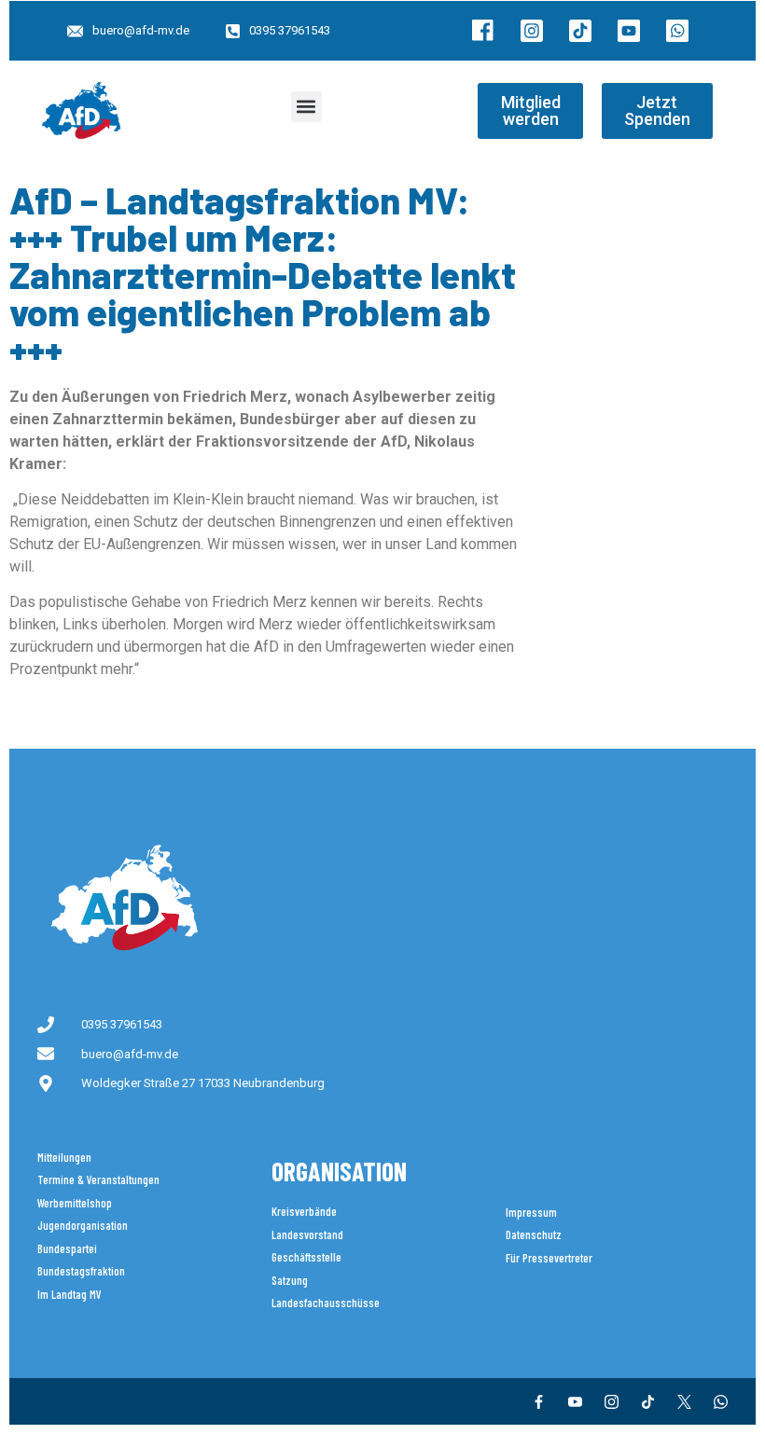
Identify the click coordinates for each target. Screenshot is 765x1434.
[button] (306, 106)
